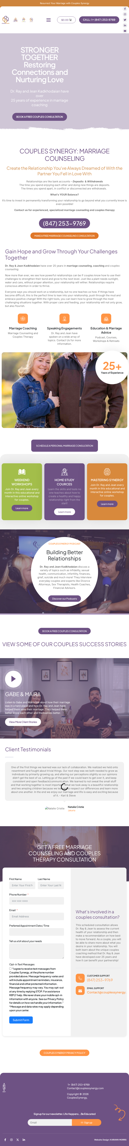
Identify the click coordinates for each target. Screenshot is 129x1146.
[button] (48, 19)
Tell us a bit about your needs (25, 941)
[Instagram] (125, 14)
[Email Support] (80, 990)
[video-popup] (13, 679)
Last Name (44, 879)
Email (12, 910)
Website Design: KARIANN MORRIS (110, 1139)
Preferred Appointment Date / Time (29, 925)
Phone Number (17, 894)
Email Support (95, 988)
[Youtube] (125, 31)
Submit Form (21, 1020)
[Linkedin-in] (125, 25)
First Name (15, 879)
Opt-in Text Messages (21, 964)
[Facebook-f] (125, 8)
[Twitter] (125, 19)
